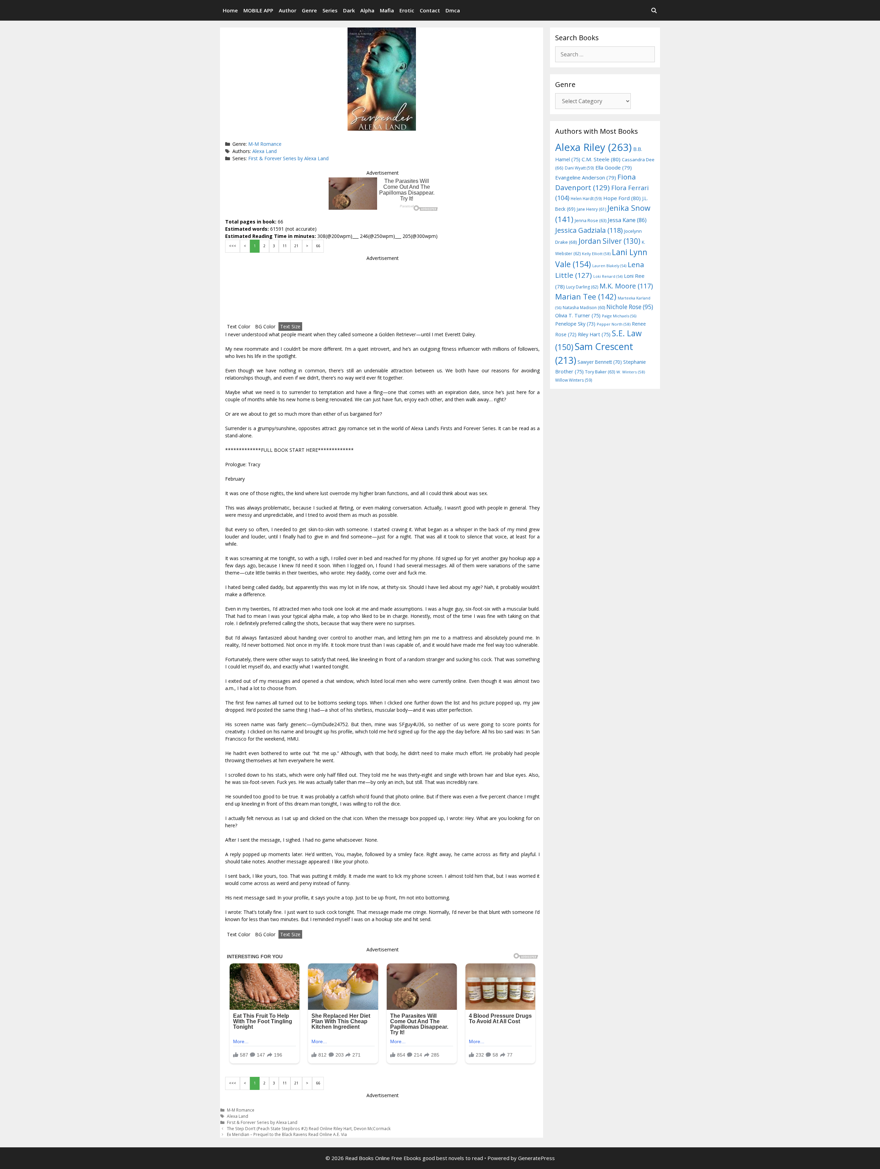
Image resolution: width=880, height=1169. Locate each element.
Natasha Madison (584, 307)
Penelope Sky (575, 323)
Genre (309, 10)
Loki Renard (608, 276)
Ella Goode (613, 167)
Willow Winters (573, 380)
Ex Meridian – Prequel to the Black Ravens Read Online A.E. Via (287, 1134)
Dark (349, 10)
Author (287, 10)
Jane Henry (591, 209)
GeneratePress (536, 1158)
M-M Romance (265, 144)
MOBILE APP (258, 10)
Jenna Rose (590, 220)
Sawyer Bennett (600, 362)
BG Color (265, 326)
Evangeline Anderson (585, 177)
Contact (430, 10)
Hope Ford (622, 198)
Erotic (406, 10)
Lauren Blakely (609, 265)
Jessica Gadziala (589, 230)
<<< (232, 245)
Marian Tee (585, 296)
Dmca (453, 10)
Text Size (290, 326)
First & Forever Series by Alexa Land (288, 158)
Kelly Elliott (596, 253)
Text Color (238, 326)
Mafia (387, 10)
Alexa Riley (593, 147)
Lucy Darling (582, 287)
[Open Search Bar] (654, 10)
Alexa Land (264, 151)
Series (330, 10)
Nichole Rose (629, 307)
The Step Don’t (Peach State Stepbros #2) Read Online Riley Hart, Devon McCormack (308, 1128)
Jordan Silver (609, 241)
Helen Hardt (586, 198)
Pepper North (613, 324)
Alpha (367, 10)
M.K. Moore (626, 286)
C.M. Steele (601, 159)
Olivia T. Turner (578, 315)
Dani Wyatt (579, 168)
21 (296, 245)
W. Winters (630, 371)
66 (318, 245)
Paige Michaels (619, 315)
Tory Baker (600, 372)
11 (285, 245)
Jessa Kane (627, 220)
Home (230, 10)
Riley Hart (594, 334)
